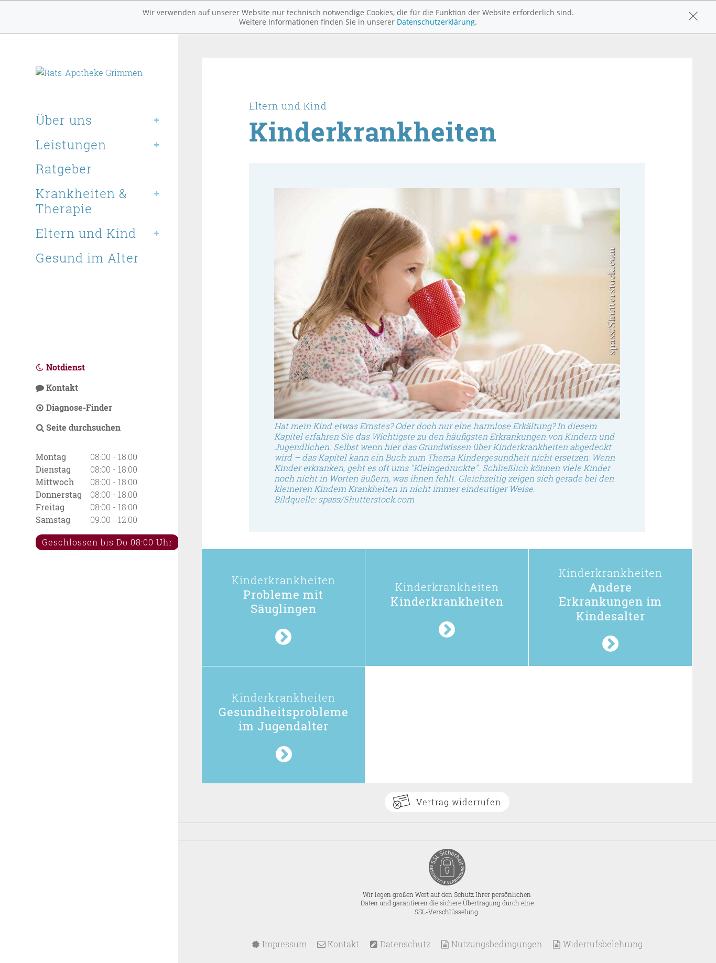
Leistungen (71, 144)
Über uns (64, 120)
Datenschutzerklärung (436, 22)
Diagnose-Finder (78, 407)
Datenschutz (404, 943)
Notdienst (64, 367)
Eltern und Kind (86, 233)
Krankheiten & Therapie (81, 201)
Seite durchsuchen (82, 427)
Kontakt (61, 387)
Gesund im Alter (87, 257)
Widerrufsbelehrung (602, 943)
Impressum (283, 943)
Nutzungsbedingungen (495, 943)
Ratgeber (64, 168)
